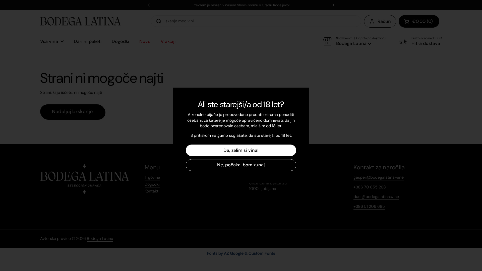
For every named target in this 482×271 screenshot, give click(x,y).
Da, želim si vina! (241, 150)
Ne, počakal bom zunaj (241, 165)
